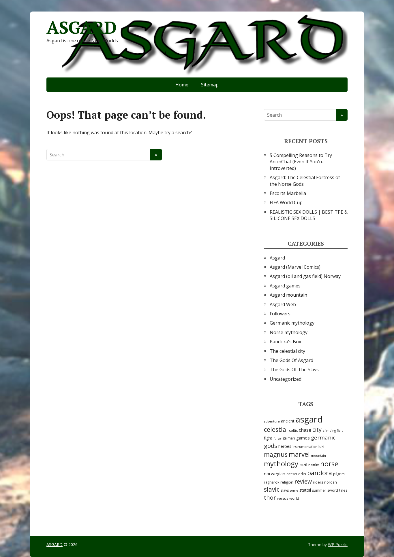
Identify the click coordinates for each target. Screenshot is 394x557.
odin (302, 473)
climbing (329, 431)
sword (332, 490)
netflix (313, 465)
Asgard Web (283, 304)
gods (270, 446)
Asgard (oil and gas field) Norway (305, 276)
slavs (285, 490)
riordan (330, 482)
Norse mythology (288, 332)
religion (286, 482)
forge (277, 438)
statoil (305, 490)
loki (321, 446)
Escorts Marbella (288, 193)
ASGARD (81, 27)
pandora (319, 473)
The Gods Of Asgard (291, 360)
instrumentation (304, 447)
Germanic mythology (292, 323)
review (303, 481)
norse (329, 463)
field (340, 431)
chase (305, 430)
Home (181, 85)
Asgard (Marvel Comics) (295, 267)
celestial (276, 429)
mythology (281, 463)
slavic (271, 489)
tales (343, 490)
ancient (287, 421)
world (294, 498)
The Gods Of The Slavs (294, 369)
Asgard (277, 258)
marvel (299, 454)
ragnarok (271, 482)
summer (319, 490)
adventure (272, 421)
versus (282, 498)
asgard (309, 419)
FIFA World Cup (286, 202)
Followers (280, 313)
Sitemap (210, 85)
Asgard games (285, 286)
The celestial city (287, 351)
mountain (318, 456)
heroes (284, 446)
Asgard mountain (288, 295)
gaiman (289, 438)
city (317, 429)
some (294, 490)
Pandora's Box (285, 341)
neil (303, 464)
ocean (291, 473)
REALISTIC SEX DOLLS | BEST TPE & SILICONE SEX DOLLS (309, 215)
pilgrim (339, 473)
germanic (323, 437)
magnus (276, 454)
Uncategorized (285, 379)
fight (268, 438)
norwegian (274, 473)
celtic (293, 430)
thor (270, 497)
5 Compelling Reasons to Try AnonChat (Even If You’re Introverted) (301, 161)
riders (318, 482)
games (303, 438)
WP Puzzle (338, 544)
